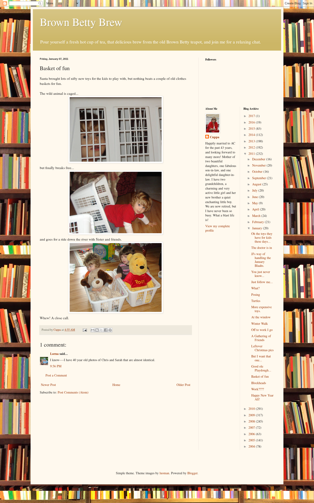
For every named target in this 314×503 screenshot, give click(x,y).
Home (116, 384)
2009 (252, 415)
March (256, 215)
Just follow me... (262, 282)
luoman (164, 473)
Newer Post (48, 384)
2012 (252, 147)
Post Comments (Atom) (73, 392)
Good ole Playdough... (261, 368)
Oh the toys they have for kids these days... (261, 237)
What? (255, 288)
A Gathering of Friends (261, 338)
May (255, 203)
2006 (252, 434)
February (258, 222)
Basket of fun (260, 376)
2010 (252, 408)
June (255, 197)
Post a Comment (56, 375)
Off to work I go (262, 330)
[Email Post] (84, 330)
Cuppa (214, 137)
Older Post (183, 384)
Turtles (255, 301)
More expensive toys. (261, 309)
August (257, 184)
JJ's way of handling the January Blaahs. (261, 259)
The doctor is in (261, 247)
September (259, 178)
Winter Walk (259, 323)
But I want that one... (261, 358)
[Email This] (92, 330)
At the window (261, 317)
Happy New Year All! (262, 397)
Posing (255, 294)
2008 (252, 421)
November (259, 165)
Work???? (257, 389)
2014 (252, 134)
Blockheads (258, 383)
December (259, 159)
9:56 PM (55, 366)
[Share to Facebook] (105, 330)
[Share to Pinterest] (110, 330)
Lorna (54, 353)
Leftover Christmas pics (262, 348)
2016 (252, 122)
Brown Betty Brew (81, 21)
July (255, 190)
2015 (252, 128)
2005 (252, 440)
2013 (252, 141)
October (257, 171)
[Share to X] (101, 330)
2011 (252, 153)
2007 (252, 427)
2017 (252, 116)
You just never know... (260, 274)
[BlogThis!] (97, 330)
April (256, 209)
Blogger (192, 473)
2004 (252, 446)
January (257, 228)
